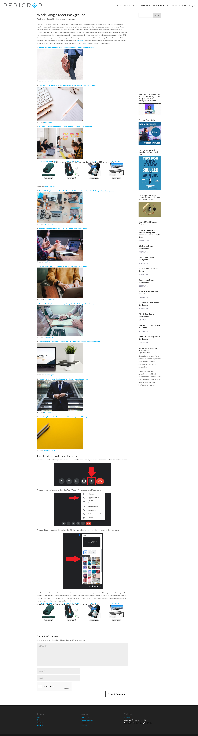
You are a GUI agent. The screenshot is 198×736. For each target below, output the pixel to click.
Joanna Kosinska (50, 450)
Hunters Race (49, 412)
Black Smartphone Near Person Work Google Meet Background (63, 228)
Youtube (84, 725)
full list (86, 43)
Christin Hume (49, 299)
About (127, 5)
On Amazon (48, 178)
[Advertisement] (23, 55)
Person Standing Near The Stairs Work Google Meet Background (63, 379)
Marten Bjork (48, 81)
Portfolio (172, 5)
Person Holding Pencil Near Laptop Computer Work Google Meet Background (68, 304)
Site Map (127, 717)
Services (144, 5)
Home (119, 5)
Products (157, 5)
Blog (135, 5)
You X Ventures (49, 187)
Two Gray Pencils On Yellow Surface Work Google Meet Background (65, 417)
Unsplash (80, 40)
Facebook (84, 723)
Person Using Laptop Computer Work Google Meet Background (63, 266)
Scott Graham (49, 337)
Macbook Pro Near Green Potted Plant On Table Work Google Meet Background (69, 341)
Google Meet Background (56, 19)
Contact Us (184, 5)
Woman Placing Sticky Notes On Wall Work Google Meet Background (65, 127)
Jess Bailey (48, 122)
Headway (47, 262)
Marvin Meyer (49, 224)
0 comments (70, 19)
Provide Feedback (87, 720)
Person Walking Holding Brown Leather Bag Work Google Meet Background (67, 47)
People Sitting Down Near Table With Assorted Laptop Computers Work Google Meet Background (76, 191)
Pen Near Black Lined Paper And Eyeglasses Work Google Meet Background (67, 85)
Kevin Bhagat (49, 375)
